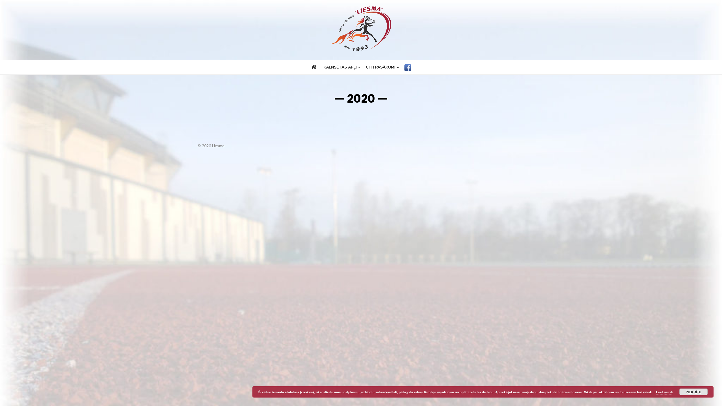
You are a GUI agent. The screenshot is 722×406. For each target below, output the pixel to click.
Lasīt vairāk (664, 392)
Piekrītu (693, 391)
